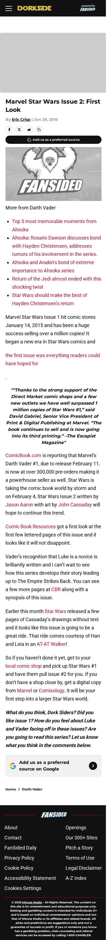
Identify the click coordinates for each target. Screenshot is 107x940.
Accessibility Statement (30, 878)
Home (10, 789)
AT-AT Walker (51, 644)
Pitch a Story (79, 848)
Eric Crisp (21, 119)
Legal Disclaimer (84, 868)
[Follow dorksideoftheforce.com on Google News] (93, 766)
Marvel (24, 690)
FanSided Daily (20, 848)
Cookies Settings (22, 888)
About (11, 827)
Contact (13, 837)
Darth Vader (32, 789)
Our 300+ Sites (81, 837)
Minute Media (32, 902)
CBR (56, 589)
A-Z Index (76, 878)
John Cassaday (75, 504)
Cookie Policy (18, 868)
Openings (76, 827)
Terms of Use (80, 858)
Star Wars (55, 611)
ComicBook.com (23, 455)
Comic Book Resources (30, 526)
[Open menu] (8, 8)
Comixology (51, 690)
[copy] (39, 129)
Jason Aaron (19, 504)
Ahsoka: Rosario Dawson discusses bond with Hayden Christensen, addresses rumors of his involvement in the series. (56, 246)
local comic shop (23, 666)
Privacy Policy (19, 858)
